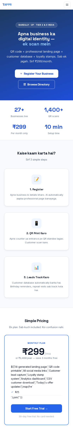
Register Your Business (38, 73)
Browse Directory (38, 84)
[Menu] (67, 4)
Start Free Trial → (36, 408)
